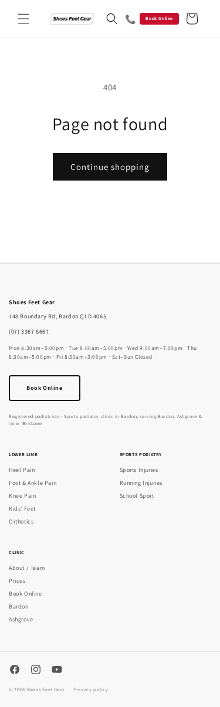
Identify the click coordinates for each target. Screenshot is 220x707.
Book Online (159, 18)
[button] (23, 19)
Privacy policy (91, 689)
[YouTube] (57, 671)
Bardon (19, 606)
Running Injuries (141, 483)
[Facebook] (15, 671)
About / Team (27, 568)
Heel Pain (22, 470)
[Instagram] (36, 671)
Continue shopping (110, 166)
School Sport (137, 495)
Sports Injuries (139, 470)
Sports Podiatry (141, 454)
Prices (17, 580)
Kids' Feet (22, 508)
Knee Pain (22, 495)
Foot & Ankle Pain (32, 483)
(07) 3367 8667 (29, 331)
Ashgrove (21, 619)
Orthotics (21, 521)
